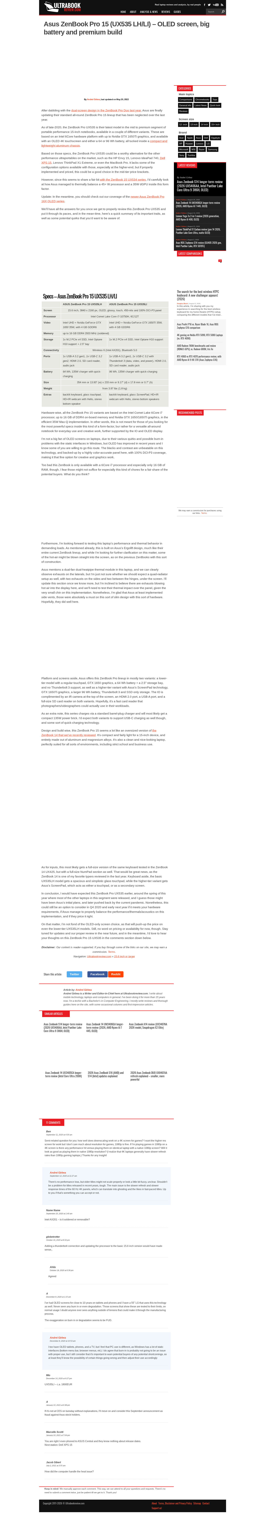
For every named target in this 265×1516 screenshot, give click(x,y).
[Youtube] (215, 4)
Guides (177, 12)
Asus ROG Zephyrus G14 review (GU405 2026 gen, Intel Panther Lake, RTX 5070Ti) (198, 244)
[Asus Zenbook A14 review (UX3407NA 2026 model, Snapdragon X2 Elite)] (149, 1064)
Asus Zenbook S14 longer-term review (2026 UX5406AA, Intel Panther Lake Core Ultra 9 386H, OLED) (63, 1027)
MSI (193, 149)
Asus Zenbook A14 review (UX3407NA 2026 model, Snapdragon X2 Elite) (148, 1025)
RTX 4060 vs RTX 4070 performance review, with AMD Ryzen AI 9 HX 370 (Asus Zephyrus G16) (199, 358)
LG (208, 143)
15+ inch (215, 124)
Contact (205, 1503)
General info (185, 105)
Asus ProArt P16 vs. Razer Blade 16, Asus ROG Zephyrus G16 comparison (197, 325)
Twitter (74, 974)
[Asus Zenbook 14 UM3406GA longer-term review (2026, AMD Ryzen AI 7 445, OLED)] (106, 1064)
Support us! (157, 1508)
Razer (202, 149)
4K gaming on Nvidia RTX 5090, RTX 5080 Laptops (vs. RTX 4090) (200, 336)
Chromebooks (202, 99)
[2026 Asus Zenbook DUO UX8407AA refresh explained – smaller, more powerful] (150, 1113)
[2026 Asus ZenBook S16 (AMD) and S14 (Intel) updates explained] (107, 1113)
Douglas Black (182, 303)
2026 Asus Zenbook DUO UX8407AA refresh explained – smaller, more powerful (149, 1075)
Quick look (215, 105)
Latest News (201, 105)
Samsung (212, 149)
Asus (198, 138)
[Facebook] (204, 4)
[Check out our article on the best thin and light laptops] (200, 463)
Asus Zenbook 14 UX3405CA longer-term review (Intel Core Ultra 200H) (63, 1074)
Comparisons (185, 99)
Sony (181, 155)
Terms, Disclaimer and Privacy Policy (175, 1503)
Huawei (189, 143)
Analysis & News (149, 12)
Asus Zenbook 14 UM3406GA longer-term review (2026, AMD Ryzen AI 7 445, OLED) (105, 1027)
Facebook (97, 974)
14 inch (204, 124)
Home (123, 12)
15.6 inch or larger (124, 956)
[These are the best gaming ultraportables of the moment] (200, 439)
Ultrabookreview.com (99, 956)
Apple (190, 138)
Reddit (115, 974)
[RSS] (222, 4)
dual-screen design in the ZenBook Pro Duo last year (106, 110)
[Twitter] (209, 4)
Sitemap (197, 1503)
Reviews (165, 12)
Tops (215, 99)
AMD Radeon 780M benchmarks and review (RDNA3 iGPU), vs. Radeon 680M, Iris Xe (196, 347)
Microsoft (183, 149)
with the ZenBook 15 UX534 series (123, 179)
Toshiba (191, 155)
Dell (206, 138)
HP (180, 143)
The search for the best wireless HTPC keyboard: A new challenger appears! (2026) (198, 295)
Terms (111, 951)
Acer (181, 138)
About (133, 12)
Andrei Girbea (93, 99)
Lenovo (199, 143)
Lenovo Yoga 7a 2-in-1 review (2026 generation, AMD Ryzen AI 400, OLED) (197, 217)
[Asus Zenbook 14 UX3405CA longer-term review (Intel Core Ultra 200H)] (65, 1113)
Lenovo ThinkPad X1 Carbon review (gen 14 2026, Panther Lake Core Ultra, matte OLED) (198, 231)
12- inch (183, 124)
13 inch (194, 124)
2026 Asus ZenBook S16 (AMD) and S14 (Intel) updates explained (106, 1074)
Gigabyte (215, 138)
